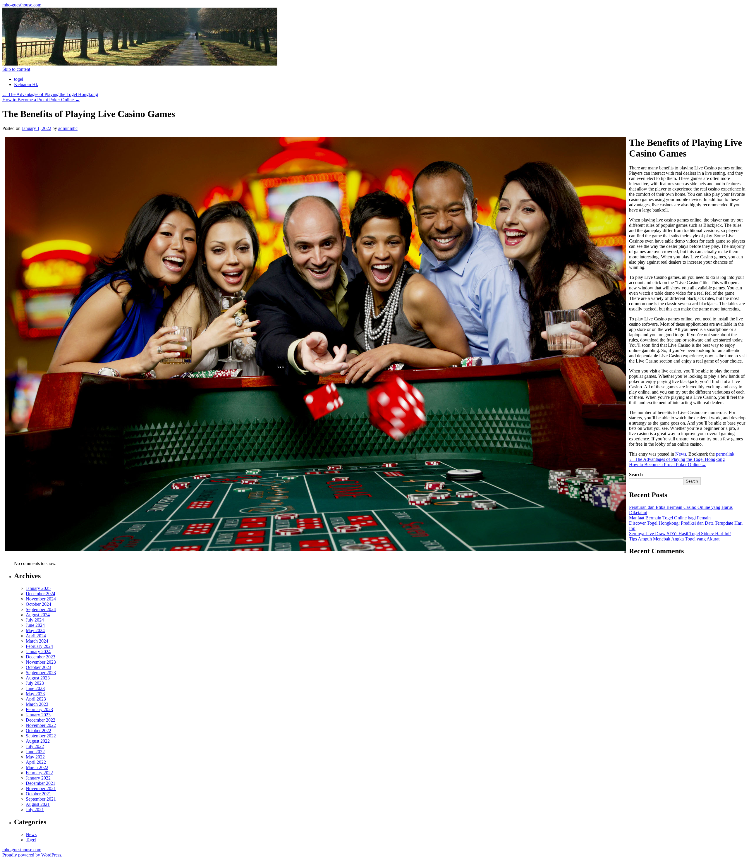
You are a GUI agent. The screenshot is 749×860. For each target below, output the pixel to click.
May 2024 (35, 630)
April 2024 (36, 635)
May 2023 (35, 693)
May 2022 (35, 756)
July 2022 (35, 746)
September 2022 (41, 735)
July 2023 (35, 683)
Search (636, 474)
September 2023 (41, 672)
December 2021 (40, 783)
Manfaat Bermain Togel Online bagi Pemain (670, 517)
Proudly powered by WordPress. (32, 854)
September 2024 (41, 609)
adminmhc (68, 128)
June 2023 (35, 688)
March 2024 (37, 640)
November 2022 (41, 725)
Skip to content (16, 69)
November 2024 (41, 598)
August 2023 (38, 677)
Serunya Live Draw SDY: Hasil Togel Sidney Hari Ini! (680, 533)
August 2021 (38, 804)
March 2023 (37, 704)
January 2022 (38, 777)
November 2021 (41, 788)
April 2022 (36, 762)
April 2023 (36, 698)
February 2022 (39, 772)
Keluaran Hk (26, 84)
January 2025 (38, 588)
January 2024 (38, 651)
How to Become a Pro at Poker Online (41, 99)
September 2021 (41, 799)
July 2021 (35, 809)
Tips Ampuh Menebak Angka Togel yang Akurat (674, 538)
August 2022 (38, 741)
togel (18, 79)
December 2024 (40, 593)
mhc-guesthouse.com (21, 4)
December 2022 (40, 719)
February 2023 (39, 709)
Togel (31, 839)
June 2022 (35, 751)
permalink (725, 454)
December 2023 (40, 656)
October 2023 (38, 667)
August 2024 (38, 614)
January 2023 (38, 714)
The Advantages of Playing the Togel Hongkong (50, 94)
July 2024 (35, 619)
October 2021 (38, 793)
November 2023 (41, 662)
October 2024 (38, 604)
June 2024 (35, 625)
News (680, 454)
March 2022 (37, 767)
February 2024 (39, 646)
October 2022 (38, 730)
